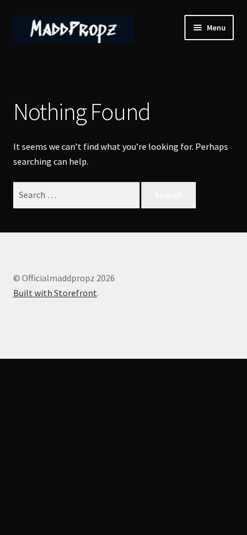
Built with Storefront (55, 292)
